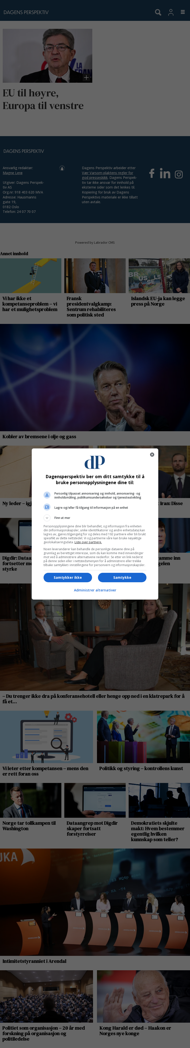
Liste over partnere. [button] (88, 542)
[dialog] (95, 524)
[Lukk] (152, 455)
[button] (95, 517)
